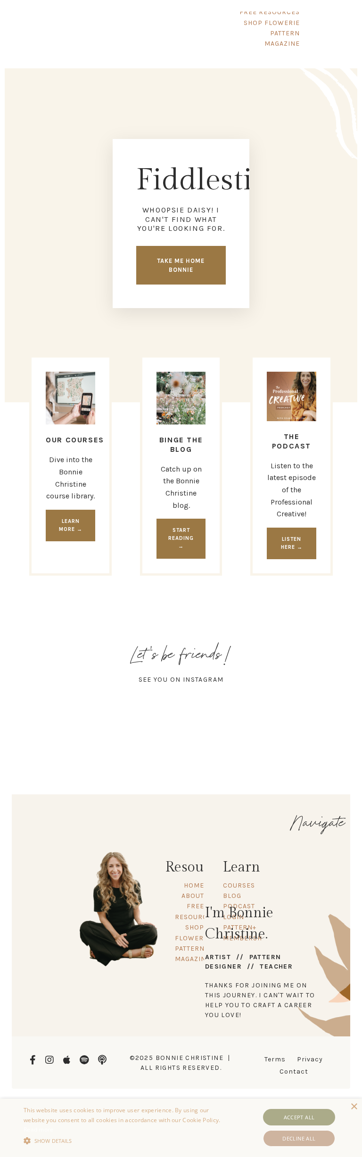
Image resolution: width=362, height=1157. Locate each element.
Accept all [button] (299, 1117)
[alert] (181, 1128)
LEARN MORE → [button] (70, 525)
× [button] (353, 1106)
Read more (39, 1129)
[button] (126, 1140)
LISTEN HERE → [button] (292, 543)
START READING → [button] (181, 538)
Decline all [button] (298, 1138)
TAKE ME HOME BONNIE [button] (181, 265)
